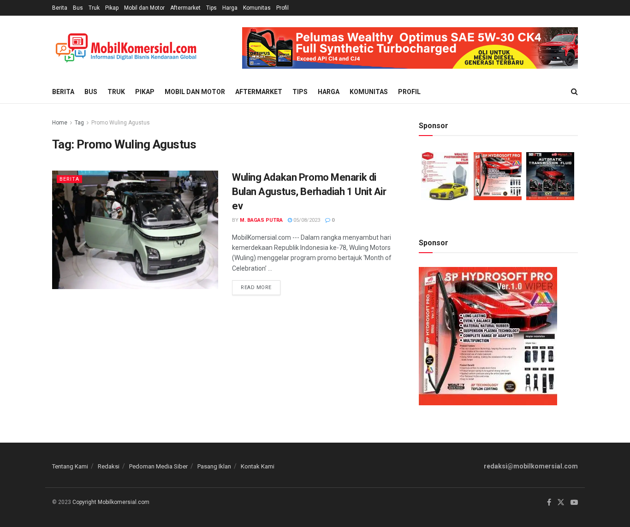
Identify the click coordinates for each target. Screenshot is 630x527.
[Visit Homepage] (126, 48)
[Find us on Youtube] (574, 502)
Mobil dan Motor (144, 8)
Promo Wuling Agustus (120, 122)
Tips (211, 8)
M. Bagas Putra (261, 220)
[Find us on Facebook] (549, 502)
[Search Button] (574, 91)
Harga (230, 8)
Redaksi (108, 466)
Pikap (112, 8)
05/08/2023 (306, 220)
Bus (78, 8)
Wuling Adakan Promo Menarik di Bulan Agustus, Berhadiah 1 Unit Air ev (309, 192)
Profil (282, 8)
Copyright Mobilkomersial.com (110, 502)
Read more (260, 285)
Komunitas (257, 8)
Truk (94, 8)
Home (59, 122)
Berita (59, 8)
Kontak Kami (257, 466)
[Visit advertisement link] (410, 48)
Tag (79, 122)
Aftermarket (185, 8)
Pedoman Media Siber (158, 466)
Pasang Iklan (214, 466)
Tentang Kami (70, 466)
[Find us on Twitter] (561, 502)
